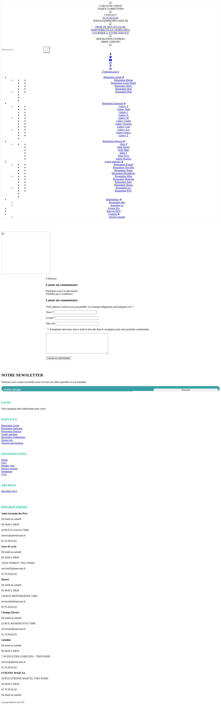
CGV (4, 474)
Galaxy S (123, 106)
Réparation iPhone (123, 80)
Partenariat (6, 471)
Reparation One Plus (123, 167)
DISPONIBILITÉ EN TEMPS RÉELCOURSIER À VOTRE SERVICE (110, 31)
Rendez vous (8, 465)
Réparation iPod (123, 88)
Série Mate (123, 150)
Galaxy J (123, 112)
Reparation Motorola (123, 179)
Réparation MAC (123, 86)
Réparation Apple (113, 77)
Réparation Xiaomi (123, 164)
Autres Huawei (123, 158)
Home (4, 459)
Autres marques (113, 161)
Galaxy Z (123, 135)
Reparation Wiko (123, 176)
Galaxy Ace (123, 129)
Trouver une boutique (12, 443)
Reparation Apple (10, 425)
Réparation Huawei (113, 141)
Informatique (113, 199)
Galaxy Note (123, 109)
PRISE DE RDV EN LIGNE (110, 27)
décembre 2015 (9, 491)
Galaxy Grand (123, 120)
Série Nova (123, 155)
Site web (50, 323)
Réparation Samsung (113, 103)
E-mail (50, 317)
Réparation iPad (123, 91)
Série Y (123, 153)
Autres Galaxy (123, 132)
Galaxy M (123, 118)
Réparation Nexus (123, 185)
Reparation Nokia (123, 170)
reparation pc (117, 205)
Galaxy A (123, 115)
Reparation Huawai (11, 431)
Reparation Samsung (11, 428)
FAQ (3, 462)
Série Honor (123, 147)
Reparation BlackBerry (123, 173)
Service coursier (117, 217)
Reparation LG (123, 187)
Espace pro (7, 440)
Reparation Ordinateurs (13, 437)
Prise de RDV (114, 211)
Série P (123, 144)
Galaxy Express (123, 123)
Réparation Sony (123, 182)
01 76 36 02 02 (110, 17)
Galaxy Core (123, 126)
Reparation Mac (117, 202)
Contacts (113, 214)
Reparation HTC (123, 190)
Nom (49, 312)
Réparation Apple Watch (123, 83)
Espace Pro (114, 208)
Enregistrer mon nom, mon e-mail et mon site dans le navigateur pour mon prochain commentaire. (99, 329)
